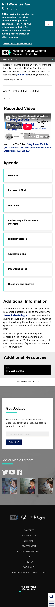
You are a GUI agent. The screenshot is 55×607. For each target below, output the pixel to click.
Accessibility (29, 535)
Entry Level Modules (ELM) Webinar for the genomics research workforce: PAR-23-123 (27, 147)
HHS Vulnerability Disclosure (29, 572)
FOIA (29, 556)
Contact (29, 530)
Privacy (29, 561)
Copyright (29, 567)
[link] (5, 472)
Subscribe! (14, 442)
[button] (51, 603)
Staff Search (29, 546)
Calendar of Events (9, 59)
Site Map (29, 540)
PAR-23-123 (22, 74)
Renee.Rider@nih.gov (15, 315)
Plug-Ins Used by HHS (28, 551)
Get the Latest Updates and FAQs (17, 43)
